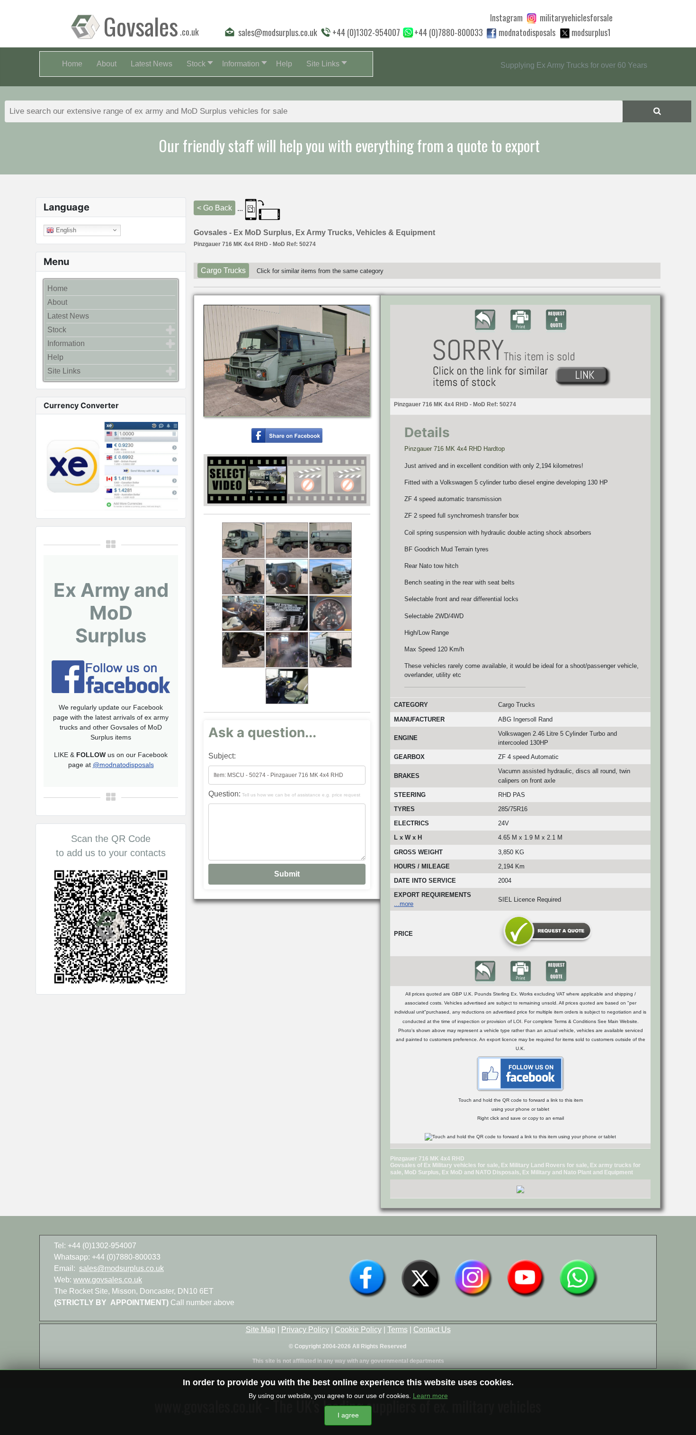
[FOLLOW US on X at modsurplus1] (591, 32)
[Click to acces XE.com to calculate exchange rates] (111, 465)
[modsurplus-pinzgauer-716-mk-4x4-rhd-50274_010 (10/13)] (243, 649)
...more (403, 903)
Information (66, 343)
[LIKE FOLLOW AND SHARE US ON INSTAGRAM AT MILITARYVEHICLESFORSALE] (576, 17)
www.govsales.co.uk (107, 1280)
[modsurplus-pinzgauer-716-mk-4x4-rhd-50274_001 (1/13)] (243, 540)
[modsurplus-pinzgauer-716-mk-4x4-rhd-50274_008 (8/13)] (287, 613)
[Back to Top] (679, 1417)
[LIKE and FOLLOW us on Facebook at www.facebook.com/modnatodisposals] (368, 1278)
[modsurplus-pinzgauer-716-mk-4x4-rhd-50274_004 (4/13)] (243, 576)
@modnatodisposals (123, 764)
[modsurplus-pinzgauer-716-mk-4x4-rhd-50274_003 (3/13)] (330, 540)
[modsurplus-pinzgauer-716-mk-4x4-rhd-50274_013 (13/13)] (287, 686)
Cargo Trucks (223, 270)
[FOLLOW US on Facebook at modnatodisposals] (491, 33)
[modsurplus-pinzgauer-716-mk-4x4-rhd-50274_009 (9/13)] (330, 613)
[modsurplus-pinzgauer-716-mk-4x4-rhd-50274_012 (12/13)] (330, 649)
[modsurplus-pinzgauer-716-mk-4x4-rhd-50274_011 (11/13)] (287, 649)
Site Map (261, 1329)
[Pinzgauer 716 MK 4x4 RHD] (286, 434)
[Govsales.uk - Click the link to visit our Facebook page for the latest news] (520, 1073)
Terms (397, 1329)
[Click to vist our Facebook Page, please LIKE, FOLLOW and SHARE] (111, 676)
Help (55, 357)
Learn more (430, 1395)
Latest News (68, 316)
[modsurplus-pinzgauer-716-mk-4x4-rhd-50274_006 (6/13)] (330, 576)
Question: (284, 794)
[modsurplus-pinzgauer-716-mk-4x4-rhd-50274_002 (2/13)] (287, 540)
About (57, 302)
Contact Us (432, 1329)
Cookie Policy (358, 1329)
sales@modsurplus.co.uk (121, 1268)
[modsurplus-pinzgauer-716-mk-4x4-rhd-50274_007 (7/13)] (243, 613)
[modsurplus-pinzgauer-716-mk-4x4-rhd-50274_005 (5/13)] (287, 576)
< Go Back (214, 208)
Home (57, 288)
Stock (56, 330)
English (65, 229)
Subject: (222, 756)
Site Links (63, 371)
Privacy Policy (305, 1329)
